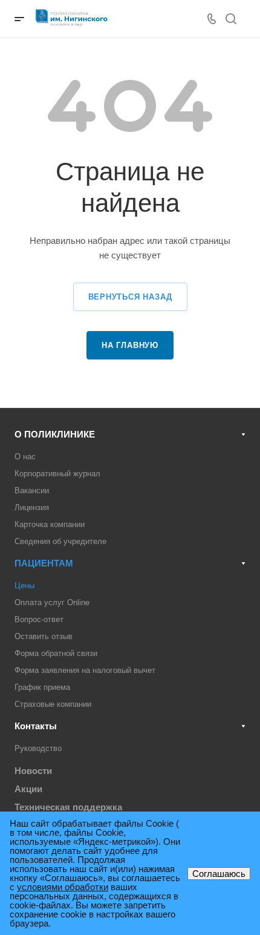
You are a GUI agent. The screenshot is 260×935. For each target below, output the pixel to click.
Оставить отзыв (44, 636)
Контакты (36, 726)
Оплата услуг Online (52, 602)
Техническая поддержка (68, 807)
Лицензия (32, 507)
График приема (42, 687)
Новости (33, 771)
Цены (24, 585)
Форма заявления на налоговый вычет (85, 670)
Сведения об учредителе (60, 541)
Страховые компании (53, 704)
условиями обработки (62, 887)
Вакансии (32, 490)
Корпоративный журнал (57, 473)
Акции (28, 789)
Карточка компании (50, 524)
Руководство (38, 748)
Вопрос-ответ (39, 619)
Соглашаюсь (218, 873)
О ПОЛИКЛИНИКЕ (55, 434)
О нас (25, 456)
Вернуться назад (130, 296)
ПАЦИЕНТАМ (44, 563)
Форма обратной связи (56, 653)
